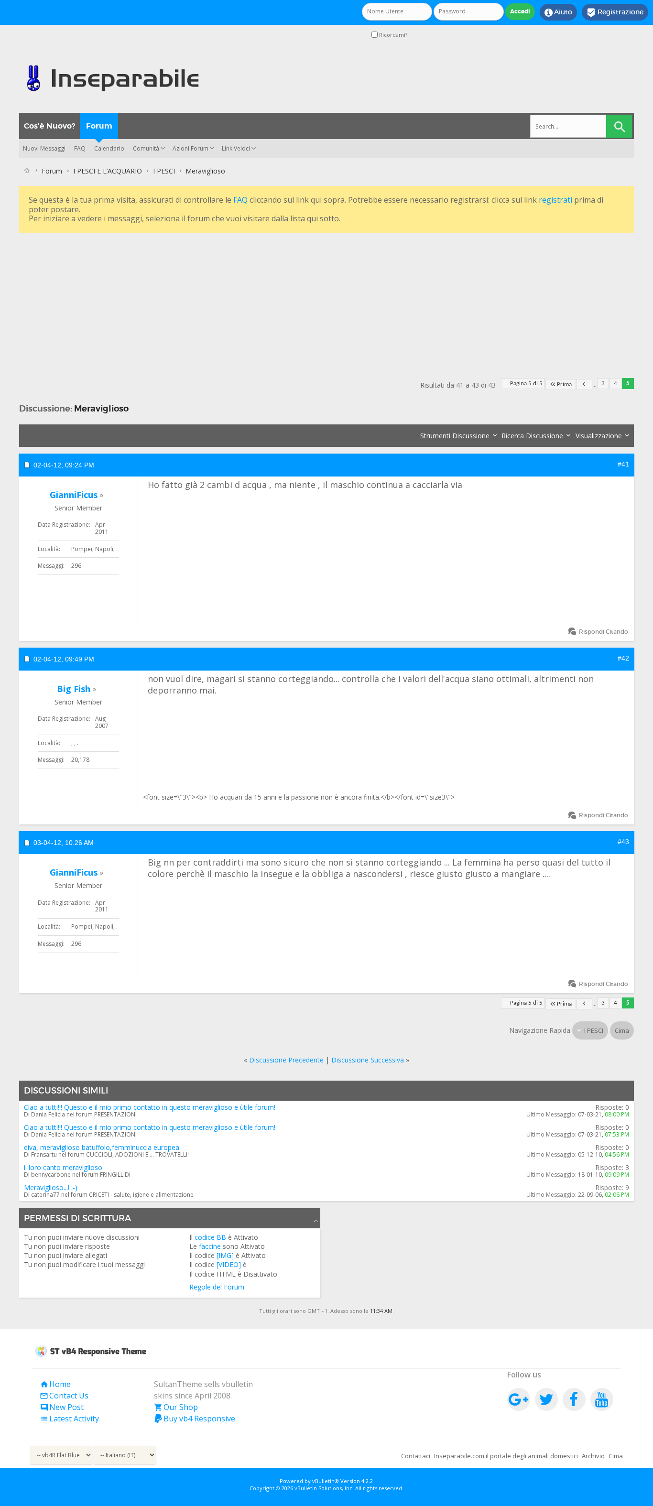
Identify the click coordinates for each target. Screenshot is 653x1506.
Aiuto (558, 12)
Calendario (109, 148)
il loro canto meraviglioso (63, 1167)
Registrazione (615, 12)
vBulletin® (325, 1480)
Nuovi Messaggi (44, 148)
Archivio (593, 1456)
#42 (623, 658)
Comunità (146, 148)
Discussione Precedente (286, 1059)
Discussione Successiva (367, 1059)
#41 (623, 464)
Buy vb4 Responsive (194, 1418)
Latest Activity (69, 1418)
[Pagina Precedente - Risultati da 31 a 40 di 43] (584, 384)
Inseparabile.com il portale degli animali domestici (506, 1456)
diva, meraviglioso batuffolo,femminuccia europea (101, 1147)
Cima (622, 1030)
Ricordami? (392, 34)
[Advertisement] (306, 302)
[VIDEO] (229, 1264)
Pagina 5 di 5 (526, 383)
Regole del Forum (216, 1286)
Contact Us (64, 1395)
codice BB (210, 1237)
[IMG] (225, 1255)
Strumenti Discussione (455, 435)
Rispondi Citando (603, 631)
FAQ (80, 148)
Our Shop (176, 1407)
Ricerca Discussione (532, 435)
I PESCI (164, 170)
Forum (99, 126)
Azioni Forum (190, 148)
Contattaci (415, 1456)
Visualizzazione (599, 435)
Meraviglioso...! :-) (50, 1187)
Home (55, 1384)
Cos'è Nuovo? (49, 126)
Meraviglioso (101, 408)
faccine (210, 1246)
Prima (564, 384)
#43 (623, 841)
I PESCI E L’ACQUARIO (107, 170)
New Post (62, 1407)
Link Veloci (236, 148)
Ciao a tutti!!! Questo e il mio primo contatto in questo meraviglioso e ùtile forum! (149, 1107)
